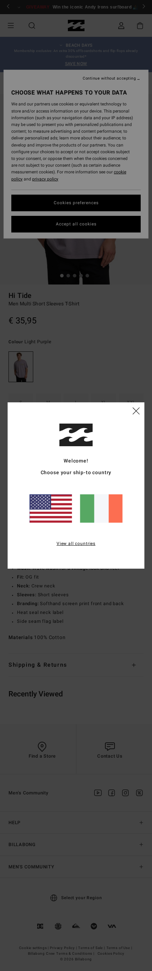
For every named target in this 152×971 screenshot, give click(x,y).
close (136, 410)
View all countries (76, 543)
